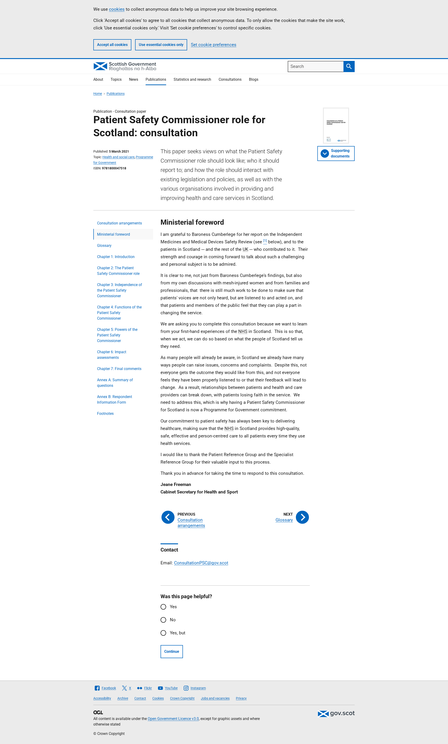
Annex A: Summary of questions (115, 383)
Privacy (241, 698)
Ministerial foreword (113, 234)
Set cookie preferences (213, 44)
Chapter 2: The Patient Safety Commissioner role (118, 271)
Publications (156, 79)
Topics (116, 79)
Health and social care (118, 157)
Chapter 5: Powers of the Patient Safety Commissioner (117, 335)
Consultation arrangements (119, 223)
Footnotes (105, 413)
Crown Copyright (182, 698)
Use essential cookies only (161, 44)
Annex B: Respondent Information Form (114, 400)
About (98, 79)
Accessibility (102, 698)
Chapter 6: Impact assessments (111, 355)
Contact (140, 698)
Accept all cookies (112, 44)
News (133, 79)
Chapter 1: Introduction (116, 257)
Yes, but (177, 633)
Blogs (253, 79)
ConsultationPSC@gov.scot (201, 563)
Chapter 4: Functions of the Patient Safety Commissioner (119, 313)
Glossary (104, 245)
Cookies (158, 698)
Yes (173, 606)
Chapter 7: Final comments (119, 369)
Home (97, 93)
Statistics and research (192, 79)
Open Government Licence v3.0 (173, 718)
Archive (122, 698)
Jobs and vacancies (215, 698)
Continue (171, 651)
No (173, 619)
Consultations (230, 79)
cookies (117, 9)
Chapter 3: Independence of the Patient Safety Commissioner (119, 290)
